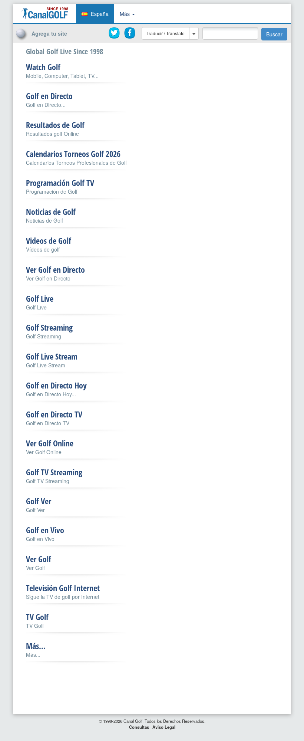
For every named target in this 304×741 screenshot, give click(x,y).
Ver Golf (38, 558)
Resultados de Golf (55, 124)
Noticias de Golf (51, 211)
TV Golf (37, 616)
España (100, 13)
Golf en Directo (49, 95)
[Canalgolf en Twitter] (114, 33)
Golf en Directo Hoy (56, 385)
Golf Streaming (49, 327)
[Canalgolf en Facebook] (130, 33)
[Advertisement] (241, 57)
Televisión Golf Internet (63, 587)
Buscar (274, 34)
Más (125, 13)
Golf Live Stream (51, 356)
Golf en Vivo (45, 529)
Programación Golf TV (60, 182)
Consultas (139, 727)
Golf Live (39, 298)
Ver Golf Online (49, 443)
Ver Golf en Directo (55, 269)
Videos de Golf (48, 240)
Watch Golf (43, 66)
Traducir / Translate (165, 33)
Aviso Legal (163, 727)
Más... (36, 645)
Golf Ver (38, 500)
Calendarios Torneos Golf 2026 (73, 153)
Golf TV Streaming (54, 472)
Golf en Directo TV (54, 414)
